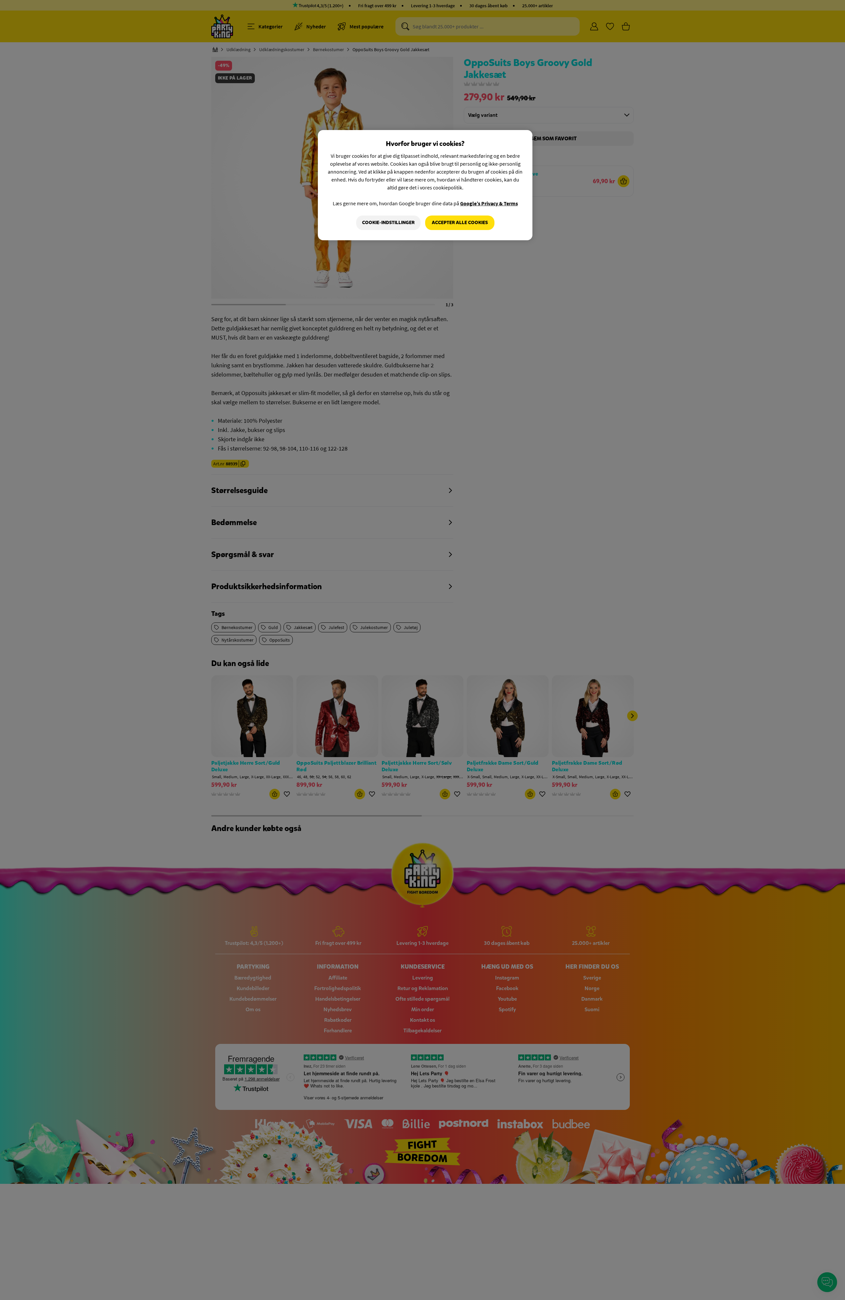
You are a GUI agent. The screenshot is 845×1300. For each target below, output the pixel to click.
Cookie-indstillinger (388, 222)
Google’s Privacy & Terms (489, 203)
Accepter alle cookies (460, 222)
